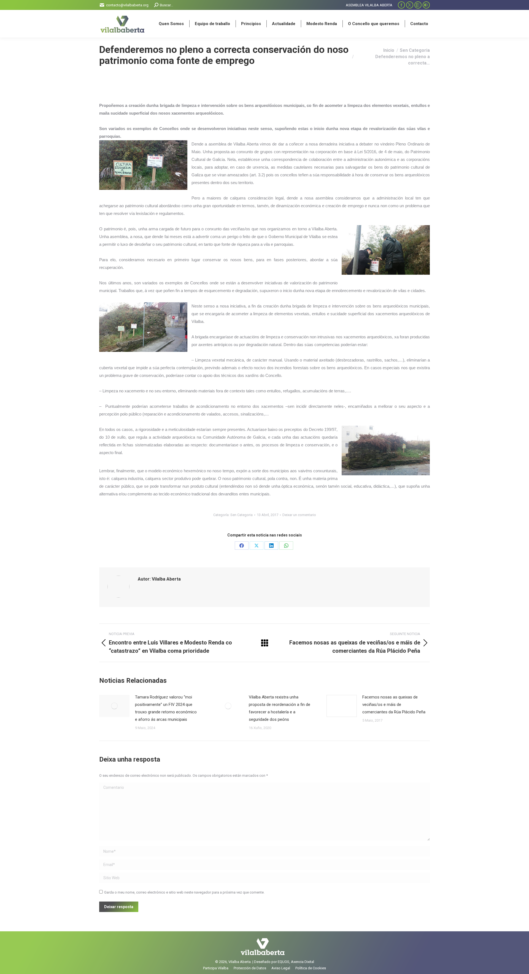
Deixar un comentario (299, 515)
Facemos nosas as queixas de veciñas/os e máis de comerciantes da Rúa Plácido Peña (393, 704)
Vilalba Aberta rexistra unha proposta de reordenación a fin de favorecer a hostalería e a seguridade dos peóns (279, 708)
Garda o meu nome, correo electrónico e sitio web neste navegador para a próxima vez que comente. (184, 892)
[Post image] (114, 706)
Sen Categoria (241, 515)
